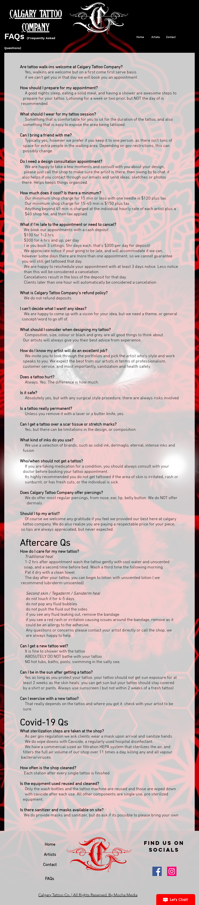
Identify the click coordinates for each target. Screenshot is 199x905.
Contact (50, 864)
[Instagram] (171, 871)
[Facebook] (157, 871)
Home (50, 844)
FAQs (14, 36)
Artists (50, 854)
